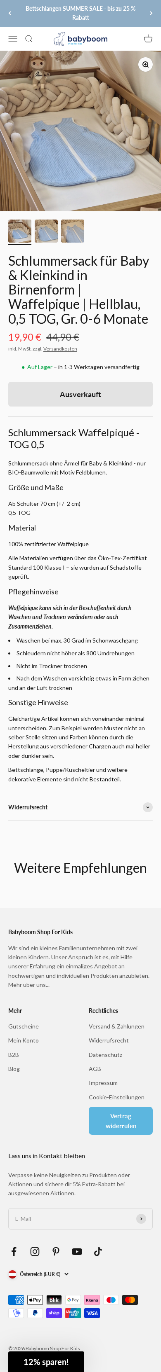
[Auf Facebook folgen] (13, 1251)
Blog (14, 1068)
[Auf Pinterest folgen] (56, 1251)
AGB (95, 1068)
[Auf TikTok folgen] (98, 1251)
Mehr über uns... (29, 984)
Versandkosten (60, 349)
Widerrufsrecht (109, 1040)
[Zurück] (9, 13)
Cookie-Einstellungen (116, 1097)
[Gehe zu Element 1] (19, 232)
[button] (46, 1361)
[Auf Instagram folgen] (34, 1251)
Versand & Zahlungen (116, 1026)
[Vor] (151, 13)
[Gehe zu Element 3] (72, 232)
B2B (13, 1054)
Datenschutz (105, 1054)
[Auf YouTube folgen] (77, 1251)
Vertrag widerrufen (121, 1120)
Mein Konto (23, 1040)
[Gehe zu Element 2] (46, 232)
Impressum (103, 1082)
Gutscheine (23, 1026)
